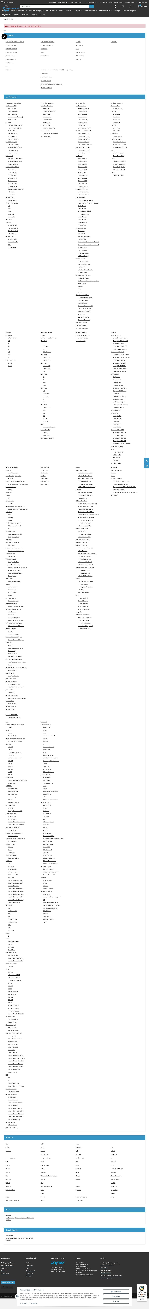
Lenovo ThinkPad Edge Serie (16, 1058)
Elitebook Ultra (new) (82, 189)
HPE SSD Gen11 (82, 551)
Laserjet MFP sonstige (119, 371)
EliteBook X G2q (82, 170)
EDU (42, 424)
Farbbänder (9, 512)
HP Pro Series (12, 819)
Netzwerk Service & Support (14, 548)
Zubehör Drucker (10, 678)
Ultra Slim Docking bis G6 (85, 270)
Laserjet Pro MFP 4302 (119, 368)
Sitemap (28, 1276)
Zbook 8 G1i (116, 117)
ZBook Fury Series (116, 139)
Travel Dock (81, 267)
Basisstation (44, 473)
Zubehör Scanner (11, 706)
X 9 (44, 416)
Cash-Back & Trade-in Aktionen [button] (58, 2)
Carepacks (79, 612)
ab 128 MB (11, 930)
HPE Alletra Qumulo (84, 584)
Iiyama (7, 1165)
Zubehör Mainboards (49, 858)
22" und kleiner (12, 338)
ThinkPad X (44, 405)
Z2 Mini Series (12, 172)
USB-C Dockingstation (84, 264)
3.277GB (10, 983)
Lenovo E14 (46, 357)
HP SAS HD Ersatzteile (84, 617)
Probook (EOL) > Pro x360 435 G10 (88, 203)
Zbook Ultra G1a (117, 108)
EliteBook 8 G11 (82, 122)
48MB (9, 925)
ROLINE (113, 1183)
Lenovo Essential (13, 836)
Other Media (11, 545)
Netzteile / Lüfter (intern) (85, 626)
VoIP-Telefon (44, 484)
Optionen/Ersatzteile (84, 320)
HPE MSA (80, 590)
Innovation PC (45, 1165)
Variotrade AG (80, 1200)
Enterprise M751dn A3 (119, 346)
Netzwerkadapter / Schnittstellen (15, 838)
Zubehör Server (10, 1122)
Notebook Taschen (81, 322)
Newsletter (4, 1268)
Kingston (78, 1168)
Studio (113, 172)
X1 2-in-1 (45, 418)
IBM (77, 1161)
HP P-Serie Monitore (47, 119)
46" (9, 1080)
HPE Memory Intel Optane (85, 520)
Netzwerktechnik (83, 598)
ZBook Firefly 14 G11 (119, 161)
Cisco (112, 1147)
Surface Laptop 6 (83, 338)
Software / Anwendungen (13, 609)
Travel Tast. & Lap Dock (84, 308)
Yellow (10, 520)
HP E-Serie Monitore (47, 106)
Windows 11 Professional (15, 656)
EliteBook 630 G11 (83, 186)
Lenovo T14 (46, 366)
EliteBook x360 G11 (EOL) (85, 144)
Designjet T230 (117, 393)
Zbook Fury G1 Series (119, 142)
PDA (9, 528)
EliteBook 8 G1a (82, 117)
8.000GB (10, 775)
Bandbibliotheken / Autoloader (15, 724)
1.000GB (10, 747)
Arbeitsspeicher (12, 239)
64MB (9, 927)
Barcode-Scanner (13, 587)
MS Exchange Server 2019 (85, 495)
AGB (27, 1268)
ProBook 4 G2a (82, 222)
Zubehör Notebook (11, 681)
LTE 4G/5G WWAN (83, 317)
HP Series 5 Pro (45, 125)
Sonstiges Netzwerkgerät (50, 758)
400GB (10, 989)
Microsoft (8, 1179)
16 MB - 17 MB (12, 911)
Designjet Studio (118, 385)
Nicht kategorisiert (11, 559)
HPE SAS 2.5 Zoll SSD (84, 537)
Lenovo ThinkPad (13, 1105)
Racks (7, 933)
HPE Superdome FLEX (84, 526)
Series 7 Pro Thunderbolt (50, 133)
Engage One (11, 195)
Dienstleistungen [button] (76, 2)
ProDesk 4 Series (13, 131)
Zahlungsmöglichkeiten (8, 1263)
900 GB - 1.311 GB (13, 1011)
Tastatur (10, 503)
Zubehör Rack (10, 701)
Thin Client (11, 192)
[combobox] (54, 6)
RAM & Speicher (83, 303)
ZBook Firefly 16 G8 (119, 170)
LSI (7, 1176)
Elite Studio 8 (12, 108)
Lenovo (45, 432)
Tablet (9, 665)
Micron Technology (116, 1176)
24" (9, 341)
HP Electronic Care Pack (15, 741)
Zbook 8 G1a (116, 114)
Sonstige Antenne (13, 473)
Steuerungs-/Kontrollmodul (51, 761)
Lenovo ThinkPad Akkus (15, 1108)
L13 (44, 391)
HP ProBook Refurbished (85, 200)
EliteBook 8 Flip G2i (84, 153)
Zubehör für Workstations (15, 189)
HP (111, 1158)
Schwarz (10, 517)
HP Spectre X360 (13, 875)
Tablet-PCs (9, 642)
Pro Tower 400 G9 (13, 164)
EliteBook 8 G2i (82, 111)
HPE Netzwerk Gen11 (84, 556)
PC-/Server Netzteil (13, 634)
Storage (78, 578)
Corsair (43, 1151)
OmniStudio (11, 217)
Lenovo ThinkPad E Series (15, 888)
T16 (44, 371)
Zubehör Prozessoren (49, 861)
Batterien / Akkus (11, 487)
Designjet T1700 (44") (119, 391)
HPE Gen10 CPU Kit (83, 570)
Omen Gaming (82, 239)
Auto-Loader (46, 777)
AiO (9, 206)
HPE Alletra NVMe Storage (85, 581)
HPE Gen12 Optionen (82, 542)
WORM (45, 922)
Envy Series (81, 233)
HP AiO (10, 208)
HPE (7, 1161)
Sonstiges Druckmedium (15, 573)
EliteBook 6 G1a (82, 175)
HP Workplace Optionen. (83, 275)
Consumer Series (81, 228)
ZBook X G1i (116, 128)
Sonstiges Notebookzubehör (16, 687)
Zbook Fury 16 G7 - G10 (120, 147)
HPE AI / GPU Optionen (82, 539)
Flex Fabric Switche (118, 489)
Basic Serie (81, 231)
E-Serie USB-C (47, 117)
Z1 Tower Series (12, 170)
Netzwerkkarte (12, 841)
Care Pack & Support (82, 328)
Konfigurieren (116, 1296)
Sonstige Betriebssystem (15, 648)
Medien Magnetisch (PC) (13, 827)
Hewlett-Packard (80, 1158)
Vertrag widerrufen (8, 1282)
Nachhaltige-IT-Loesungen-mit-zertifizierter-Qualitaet (109, 1264)
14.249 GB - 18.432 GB (14, 980)
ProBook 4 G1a (82, 217)
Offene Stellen (118, 2)
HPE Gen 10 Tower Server (85, 484)
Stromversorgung (11, 628)
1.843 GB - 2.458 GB (14, 977)
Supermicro (114, 1190)
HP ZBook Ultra (115, 106)
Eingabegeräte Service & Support (15, 506)
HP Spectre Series (83, 253)
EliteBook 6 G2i (82, 183)
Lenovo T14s (47, 368)
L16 (44, 402)
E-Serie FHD (46, 114)
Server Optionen (83, 603)
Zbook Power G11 (118, 153)
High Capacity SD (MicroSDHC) (51, 905)
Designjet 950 (117, 382)
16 (43, 349)
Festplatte (46, 816)
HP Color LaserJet (116, 335)
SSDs (7, 969)
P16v (44, 385)
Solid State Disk (47, 850)
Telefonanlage (45, 481)
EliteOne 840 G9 (13, 111)
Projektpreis (104, 1267)
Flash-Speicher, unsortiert (50, 902)
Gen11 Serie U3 (82, 531)
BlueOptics (79, 1147)
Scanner (8, 584)
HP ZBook (11, 877)
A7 (8, 498)
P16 (44, 380)
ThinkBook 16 (47, 352)
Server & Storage (83, 601)
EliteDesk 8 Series (13, 144)
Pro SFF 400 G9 (12, 153)
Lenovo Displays (10, 360)
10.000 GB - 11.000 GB (14, 752)
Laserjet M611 (117, 421)
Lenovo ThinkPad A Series (15, 958)
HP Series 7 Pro (45, 131)
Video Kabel (81, 314)
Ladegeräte (9, 539)
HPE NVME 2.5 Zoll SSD (85, 534)
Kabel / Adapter (10, 531)
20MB (9, 913)
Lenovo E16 (46, 360)
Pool (77, 595)
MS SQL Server (82, 498)
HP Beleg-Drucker (116, 463)
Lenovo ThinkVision (13, 1083)
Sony (42, 1190)
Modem (45, 827)
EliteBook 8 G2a (82, 119)
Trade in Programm (105, 1278)
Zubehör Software (48, 888)
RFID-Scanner (12, 592)
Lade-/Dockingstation (14, 684)
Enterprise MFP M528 (119, 432)
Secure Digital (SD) (48, 919)
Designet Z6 (116, 377)
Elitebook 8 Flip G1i (83, 139)
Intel (77, 1165)
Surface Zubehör (81, 341)
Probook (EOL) (82, 225)
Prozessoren (9, 905)
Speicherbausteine (11, 963)
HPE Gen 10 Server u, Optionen (85, 567)
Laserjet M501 (117, 416)
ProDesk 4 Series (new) (15, 128)
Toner (112, 449)
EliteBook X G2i (82, 164)
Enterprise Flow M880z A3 (121, 354)
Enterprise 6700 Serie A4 (120, 341)
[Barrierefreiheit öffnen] (4, 36)
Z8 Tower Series (12, 186)
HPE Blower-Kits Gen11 (85, 562)
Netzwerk (10, 808)
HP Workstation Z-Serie (12, 167)
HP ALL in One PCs (11, 106)
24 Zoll (10, 363)
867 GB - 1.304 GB (13, 1005)
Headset (10, 478)
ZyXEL (112, 1197)
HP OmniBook (12, 869)
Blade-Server (47, 780)
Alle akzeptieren (116, 1291)
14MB (9, 908)
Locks (79, 292)
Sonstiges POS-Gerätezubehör (17, 698)
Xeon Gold (11, 947)
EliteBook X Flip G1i (84, 136)
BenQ (42, 1147)
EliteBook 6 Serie (81, 172)
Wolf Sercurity (82, 283)
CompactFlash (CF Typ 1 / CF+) (52, 897)
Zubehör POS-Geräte (12, 695)
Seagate (78, 1186)
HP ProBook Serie (13, 872)
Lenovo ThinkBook (13, 886)
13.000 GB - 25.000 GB (14, 758)
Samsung (8, 1186)
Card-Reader (9, 492)
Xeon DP (10, 944)
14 (43, 343)
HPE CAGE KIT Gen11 (84, 559)
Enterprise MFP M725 (119, 441)
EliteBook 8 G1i (82, 114)
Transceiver (114, 495)
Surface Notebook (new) (83, 335)
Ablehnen (116, 1301)
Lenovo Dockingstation (47, 438)
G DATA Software (10, 1158)
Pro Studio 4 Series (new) (15, 117)
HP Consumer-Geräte (12, 203)
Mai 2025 (8, 1215)
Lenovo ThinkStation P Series (16, 824)
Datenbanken (12, 612)
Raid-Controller (12, 736)
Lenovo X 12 (46, 407)
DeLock (113, 1151)
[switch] (142, 1299)
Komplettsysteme (11, 813)
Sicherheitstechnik (11, 603)
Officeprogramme (83, 300)
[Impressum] (115, 6)
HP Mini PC (9, 122)
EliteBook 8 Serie (81, 106)
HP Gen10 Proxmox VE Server (86, 487)
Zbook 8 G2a (116, 119)
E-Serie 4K (46, 108)
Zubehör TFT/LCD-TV (12, 715)
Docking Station (80, 258)
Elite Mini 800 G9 (13, 133)
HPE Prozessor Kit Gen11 (85, 548)
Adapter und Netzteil (84, 311)
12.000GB (11, 755)
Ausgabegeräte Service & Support (15, 481)
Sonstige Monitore (46, 136)
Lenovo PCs (9, 222)
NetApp (43, 1179)
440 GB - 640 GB (13, 991)
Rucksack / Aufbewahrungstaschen (88, 281)
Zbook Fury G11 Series (119, 144)
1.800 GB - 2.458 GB (14, 975)
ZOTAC (43, 1197)
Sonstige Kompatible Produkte (17, 662)
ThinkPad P (44, 374)
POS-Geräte (9, 578)
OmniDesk (11, 214)
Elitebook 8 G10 (82, 125)
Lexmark (43, 1172)
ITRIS (112, 1165)
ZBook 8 (113, 111)
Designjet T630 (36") (119, 399)
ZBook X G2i (116, 131)
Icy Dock (113, 1161)
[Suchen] (91, 6)
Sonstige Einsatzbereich (15, 534)
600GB (10, 772)
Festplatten (9, 744)
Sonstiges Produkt (13, 562)
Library (10, 727)
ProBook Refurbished (84, 211)
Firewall (45, 738)
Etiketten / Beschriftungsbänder (17, 567)
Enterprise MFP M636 (119, 438)
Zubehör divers (10, 673)
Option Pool (46, 435)
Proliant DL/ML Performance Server (88, 514)
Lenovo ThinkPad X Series (15, 900)
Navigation (11, 615)
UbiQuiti (113, 1193)
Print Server (11, 556)
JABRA (8, 1168)
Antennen (8, 470)
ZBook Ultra (114, 133)
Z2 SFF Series (12, 175)
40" (9, 354)
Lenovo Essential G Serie (15, 883)
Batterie (10, 489)
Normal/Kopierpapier (14, 570)
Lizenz (45, 883)
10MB (9, 712)
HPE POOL (9, 786)
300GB (10, 763)
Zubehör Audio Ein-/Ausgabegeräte (16, 667)
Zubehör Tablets (10, 709)
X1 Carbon (46, 421)
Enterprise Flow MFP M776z (121, 357)
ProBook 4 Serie (80, 197)
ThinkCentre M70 (13, 228)
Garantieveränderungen (85, 297)
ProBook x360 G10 (83, 214)
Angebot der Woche (106, 2)
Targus (42, 1193)
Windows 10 (11, 651)
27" (9, 343)
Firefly (112, 158)
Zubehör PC (9, 690)
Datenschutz (33, 1303)
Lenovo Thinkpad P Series (15, 894)
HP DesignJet (115, 374)
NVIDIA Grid (11, 783)
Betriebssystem (47, 880)
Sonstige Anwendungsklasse (16, 620)
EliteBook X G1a (82, 161)
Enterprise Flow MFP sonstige (122, 443)
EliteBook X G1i (82, 158)
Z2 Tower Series (12, 178)
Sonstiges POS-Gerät (14, 581)
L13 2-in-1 (46, 393)
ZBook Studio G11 (118, 175)
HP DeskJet (116, 457)
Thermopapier (12, 576)
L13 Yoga (45, 396)
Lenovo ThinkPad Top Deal (48, 338)
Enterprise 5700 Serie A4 (120, 338)
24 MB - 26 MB (12, 919)
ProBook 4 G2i (82, 220)
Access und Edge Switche (120, 484)
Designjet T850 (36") (119, 402)
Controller (8, 730)
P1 (43, 377)
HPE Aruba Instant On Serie (121, 481)
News (2, 1271)
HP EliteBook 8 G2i (83, 108)
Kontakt (28, 1263)
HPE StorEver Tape (83, 592)
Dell (77, 1151)
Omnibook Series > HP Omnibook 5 (88, 242)
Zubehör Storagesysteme (50, 800)
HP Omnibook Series (84, 236)
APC (42, 1144)
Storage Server (12, 1022)
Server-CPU (46, 847)
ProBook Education (81, 325)
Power (112, 150)
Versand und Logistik (7, 1265)
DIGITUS (78, 1154)
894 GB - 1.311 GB (13, 1008)
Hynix (42, 1161)
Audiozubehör (12, 670)
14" (9, 863)
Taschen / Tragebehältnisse (14, 659)
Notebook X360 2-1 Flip (83, 147)
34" (9, 349)
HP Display (9, 335)
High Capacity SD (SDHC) (50, 908)
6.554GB (10, 997)
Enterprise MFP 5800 (119, 360)
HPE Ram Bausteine (81, 501)
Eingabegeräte (10, 501)
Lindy (77, 1172)
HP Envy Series (82, 250)
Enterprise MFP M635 (119, 435)
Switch (10, 850)
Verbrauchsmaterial (83, 609)
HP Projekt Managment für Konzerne (111, 1275)
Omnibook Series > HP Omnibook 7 (88, 245)
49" (9, 357)
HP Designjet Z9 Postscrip (120, 405)
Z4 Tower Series (12, 181)
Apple (77, 1144)
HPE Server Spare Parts (82, 615)
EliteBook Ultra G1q (83, 195)
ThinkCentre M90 (13, 231)
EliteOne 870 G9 (13, 114)
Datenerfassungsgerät (14, 526)
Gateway (113, 473)
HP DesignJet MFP (116, 410)
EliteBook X (79, 156)
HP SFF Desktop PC (11, 142)
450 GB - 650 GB (13, 994)
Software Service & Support (14, 623)
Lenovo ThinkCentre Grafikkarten (17, 780)
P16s (44, 382)
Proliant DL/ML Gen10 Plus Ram (87, 503)
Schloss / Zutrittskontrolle (15, 606)
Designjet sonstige (118, 407)
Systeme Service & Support (14, 637)
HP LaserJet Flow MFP (117, 430)
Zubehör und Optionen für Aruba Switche (125, 492)
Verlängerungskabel (13, 537)
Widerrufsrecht (30, 1271)
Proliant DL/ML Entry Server (86, 517)
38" (9, 352)
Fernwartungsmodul (49, 736)
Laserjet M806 (117, 427)
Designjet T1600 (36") (119, 388)
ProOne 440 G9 (12, 119)
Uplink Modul (47, 769)
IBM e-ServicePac (13, 955)
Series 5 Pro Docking (49, 128)
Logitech (113, 1172)
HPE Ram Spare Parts (84, 623)
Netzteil (10, 631)
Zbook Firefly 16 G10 (119, 167)
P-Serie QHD (46, 122)
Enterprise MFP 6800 (119, 363)
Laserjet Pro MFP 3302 (119, 366)
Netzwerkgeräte (10, 553)
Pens (79, 289)
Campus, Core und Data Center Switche (124, 487)
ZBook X (113, 125)
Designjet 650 (117, 380)
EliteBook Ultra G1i (83, 192)
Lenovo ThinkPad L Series (15, 891)
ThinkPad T (44, 363)
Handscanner (12, 590)
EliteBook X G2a (82, 167)
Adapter (45, 808)
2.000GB (10, 761)
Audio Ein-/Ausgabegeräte (13, 476)
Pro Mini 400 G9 (12, 136)
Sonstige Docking (83, 272)
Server (7, 939)
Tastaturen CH (12, 200)
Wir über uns (143, 2)
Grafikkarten (9, 777)
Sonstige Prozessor (13, 941)
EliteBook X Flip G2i (84, 133)
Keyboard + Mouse (83, 278)
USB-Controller (47, 855)
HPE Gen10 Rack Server (85, 481)
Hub (44, 744)
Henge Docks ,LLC (46, 1158)
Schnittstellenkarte (48, 844)
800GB (10, 1002)
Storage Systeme (10, 1016)
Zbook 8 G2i (116, 122)
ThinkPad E (44, 354)
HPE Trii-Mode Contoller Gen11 (87, 553)
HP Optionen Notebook (82, 295)
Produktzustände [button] (130, 2)
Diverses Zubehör (13, 242)
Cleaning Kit (46, 894)
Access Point (47, 727)
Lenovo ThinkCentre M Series (16, 822)
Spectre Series (82, 247)
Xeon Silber (11, 950)
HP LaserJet (114, 413)
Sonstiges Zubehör (13, 676)
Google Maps (5, 1273)
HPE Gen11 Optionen (82, 545)
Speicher (10, 966)
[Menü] (145, 1285)
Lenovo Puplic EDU (106, 1270)
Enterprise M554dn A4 (119, 343)
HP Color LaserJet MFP (117, 352)
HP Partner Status (105, 1273)
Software (78, 489)
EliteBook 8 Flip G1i (84, 150)
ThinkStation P (12, 233)
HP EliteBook (11, 866)
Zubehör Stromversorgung (50, 863)
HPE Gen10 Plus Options (85, 576)
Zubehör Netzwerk (11, 1089)
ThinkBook (44, 341)
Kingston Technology (117, 1168)
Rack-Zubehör (12, 703)
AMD (7, 1144)
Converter (46, 733)
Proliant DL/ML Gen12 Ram (86, 512)
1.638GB (10, 972)
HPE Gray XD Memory (84, 523)
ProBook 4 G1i (82, 206)
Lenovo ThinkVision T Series (16, 1086)
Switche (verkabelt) (116, 478)
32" (9, 346)
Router (113, 476)
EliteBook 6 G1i (82, 178)
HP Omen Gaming (83, 256)
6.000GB (10, 769)
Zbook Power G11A (118, 156)
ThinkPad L (44, 388)
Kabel (9, 245)
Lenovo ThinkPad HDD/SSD (16, 1014)
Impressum (23, 1303)
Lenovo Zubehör (45, 430)
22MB (9, 916)
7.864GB (10, 1000)
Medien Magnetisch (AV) (13, 542)
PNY (42, 1183)
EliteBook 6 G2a (82, 181)
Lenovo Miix (11, 1050)
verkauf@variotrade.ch (86, 1274)
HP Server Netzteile (83, 620)
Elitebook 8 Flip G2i (83, 142)
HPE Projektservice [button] (90, 2)
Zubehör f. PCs (10, 197)
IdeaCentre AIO (12, 225)
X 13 (44, 413)
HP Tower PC (9, 156)
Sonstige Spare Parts (84, 628)
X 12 (44, 410)
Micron (78, 1176)
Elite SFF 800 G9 (13, 150)
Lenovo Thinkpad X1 (14, 902)
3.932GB (10, 986)
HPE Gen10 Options (84, 573)
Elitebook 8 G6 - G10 (84, 128)
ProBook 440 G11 (83, 208)
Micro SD (45, 913)
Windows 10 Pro (12, 653)
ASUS (7, 1147)
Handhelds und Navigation (13, 523)
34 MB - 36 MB (12, 922)
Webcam (80, 286)
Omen (9, 211)
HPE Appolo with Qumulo (85, 587)
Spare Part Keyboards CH (85, 306)
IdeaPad (43, 335)
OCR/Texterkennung (14, 617)
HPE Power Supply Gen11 (85, 565)
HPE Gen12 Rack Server (85, 473)
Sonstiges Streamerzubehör (51, 791)
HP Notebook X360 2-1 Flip (84, 131)
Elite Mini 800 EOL (13, 139)
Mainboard (46, 824)
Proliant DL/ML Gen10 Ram (86, 506)
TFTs (7, 1075)
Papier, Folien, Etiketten (13, 565)
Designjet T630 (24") (119, 396)
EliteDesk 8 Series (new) (15, 125)
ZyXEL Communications (12, 1200)
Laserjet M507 (117, 418)
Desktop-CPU (47, 813)
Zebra (7, 1197)
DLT (44, 900)
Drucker (8, 495)
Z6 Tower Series (12, 183)
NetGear (78, 1179)
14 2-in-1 (45, 346)
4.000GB (10, 766)
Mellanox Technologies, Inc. (49, 1176)
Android (10, 645)
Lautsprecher (44, 478)
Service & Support (11, 598)
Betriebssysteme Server (85, 492)
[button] (122, 6)
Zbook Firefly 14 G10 (119, 164)
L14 (44, 399)
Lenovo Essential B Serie (15, 880)
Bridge (45, 730)
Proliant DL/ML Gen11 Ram (86, 509)
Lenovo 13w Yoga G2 (49, 427)
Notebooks (9, 861)
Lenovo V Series (12, 1072)
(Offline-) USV (12, 1027)
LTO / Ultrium (12, 830)
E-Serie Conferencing (49, 111)
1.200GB (10, 749)
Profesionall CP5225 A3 (120, 349)
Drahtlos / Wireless (116, 470)
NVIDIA (8, 1183)
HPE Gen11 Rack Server (85, 476)
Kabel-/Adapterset (48, 822)
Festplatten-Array (13, 1019)
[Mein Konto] (130, 6)
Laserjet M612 (117, 424)
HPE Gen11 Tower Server (85, 478)
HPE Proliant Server (81, 470)
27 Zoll (10, 366)
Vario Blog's (9, 1235)
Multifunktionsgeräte (117, 446)
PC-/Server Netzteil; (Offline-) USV (53, 838)
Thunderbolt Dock (83, 261)
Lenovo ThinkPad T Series (15, 897)
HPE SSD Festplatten (82, 528)
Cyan (9, 514)
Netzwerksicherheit (48, 747)
